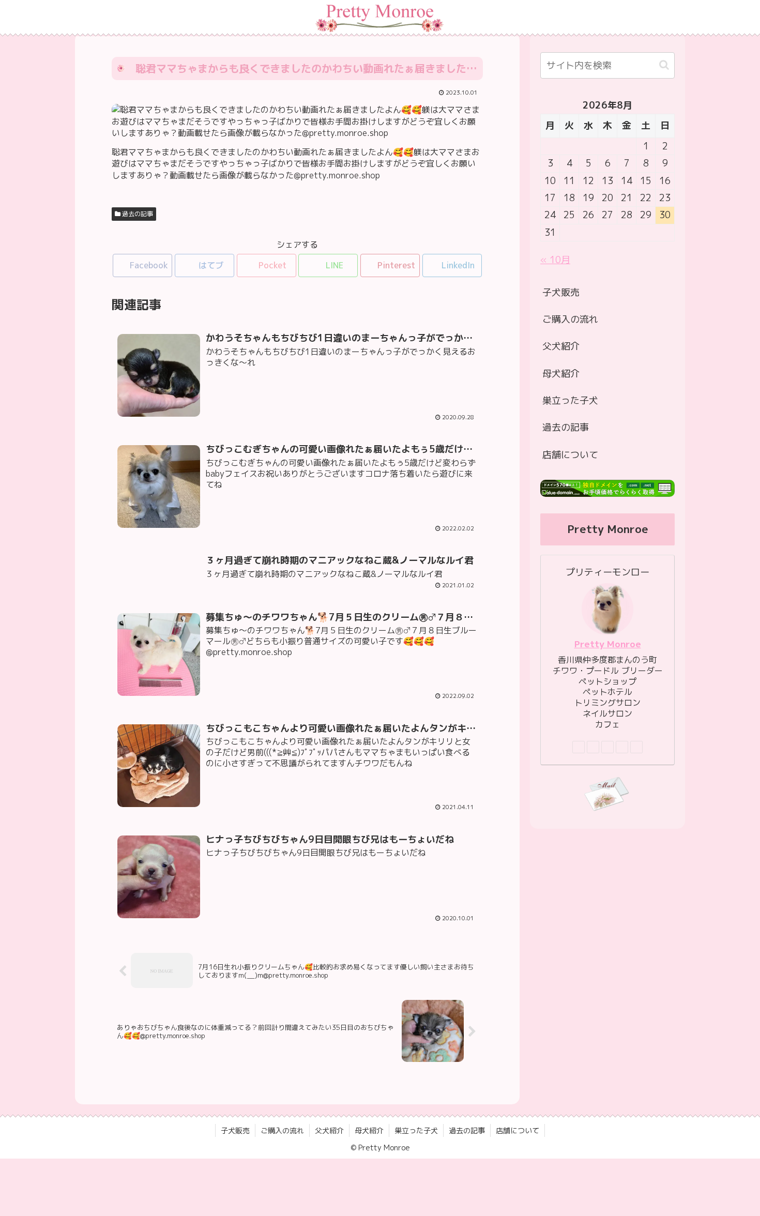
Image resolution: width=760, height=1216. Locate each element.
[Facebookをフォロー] (593, 747)
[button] (664, 65)
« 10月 (555, 259)
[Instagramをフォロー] (607, 747)
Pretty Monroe (607, 643)
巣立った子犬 (570, 400)
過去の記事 (136, 213)
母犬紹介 (561, 373)
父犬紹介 (561, 346)
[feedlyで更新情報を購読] (622, 747)
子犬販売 (561, 292)
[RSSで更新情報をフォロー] (636, 747)
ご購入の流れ (570, 319)
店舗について (570, 454)
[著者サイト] (578, 747)
